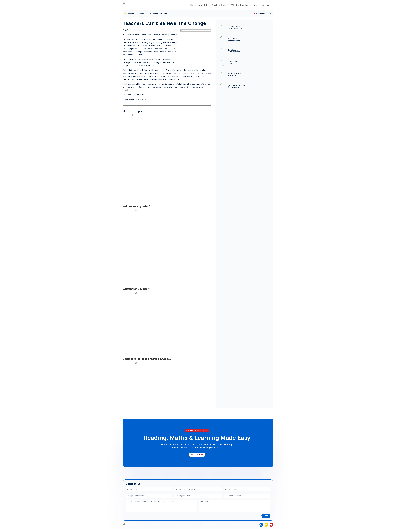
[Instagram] (266, 525)
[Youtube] (271, 525)
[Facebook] (261, 525)
